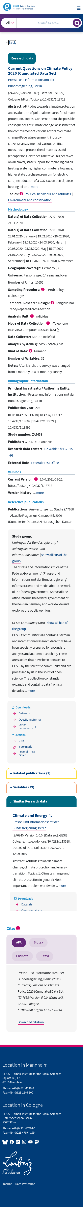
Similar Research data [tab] (30, 801)
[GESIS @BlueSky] (5, 1142)
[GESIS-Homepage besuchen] (19, 6)
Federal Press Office (45, 463)
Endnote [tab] (22, 956)
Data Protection (25, 1184)
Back (12, 42)
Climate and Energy (29, 815)
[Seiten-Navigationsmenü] (79, 9)
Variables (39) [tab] (23, 787)
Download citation (31, 1022)
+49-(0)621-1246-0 (23, 1088)
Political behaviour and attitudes (48, 194)
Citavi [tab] (44, 956)
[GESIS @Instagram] (24, 1142)
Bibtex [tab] (38, 942)
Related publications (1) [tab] (31, 773)
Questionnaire (27, 720)
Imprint (7, 1184)
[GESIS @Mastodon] (36, 1142)
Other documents (26, 726)
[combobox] (41, 23)
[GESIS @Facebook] (12, 1142)
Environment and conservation (30, 200)
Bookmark (25, 747)
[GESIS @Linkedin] (18, 1142)
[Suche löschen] (69, 22)
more (34, 187)
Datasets (24, 713)
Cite (21, 741)
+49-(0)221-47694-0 (23, 1128)
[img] (22, 193)
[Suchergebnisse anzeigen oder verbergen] (77, 23)
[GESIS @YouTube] (31, 1142)
